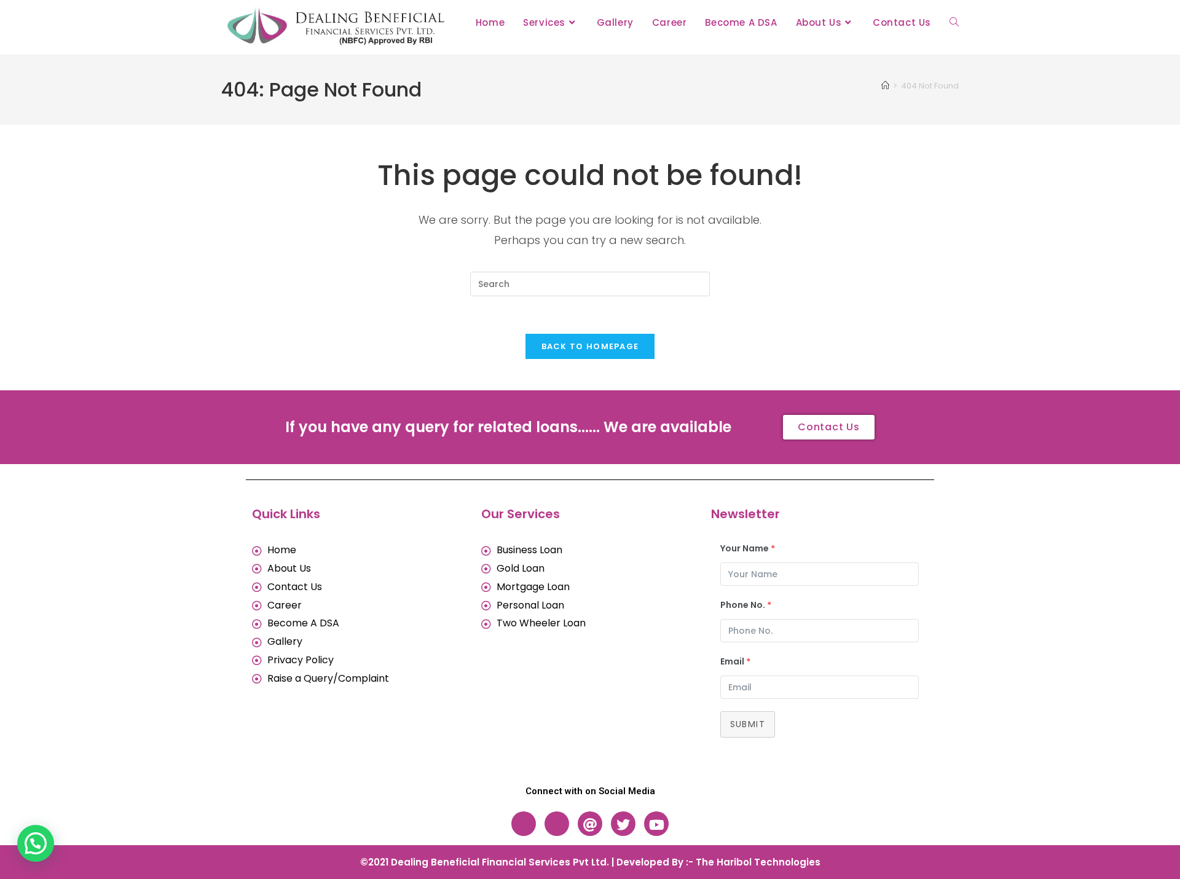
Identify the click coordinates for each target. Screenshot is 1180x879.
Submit (747, 724)
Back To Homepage (590, 346)
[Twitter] (623, 823)
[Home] (885, 86)
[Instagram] (557, 823)
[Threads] (590, 823)
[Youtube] (656, 823)
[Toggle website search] (954, 22)
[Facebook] (523, 823)
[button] (35, 843)
